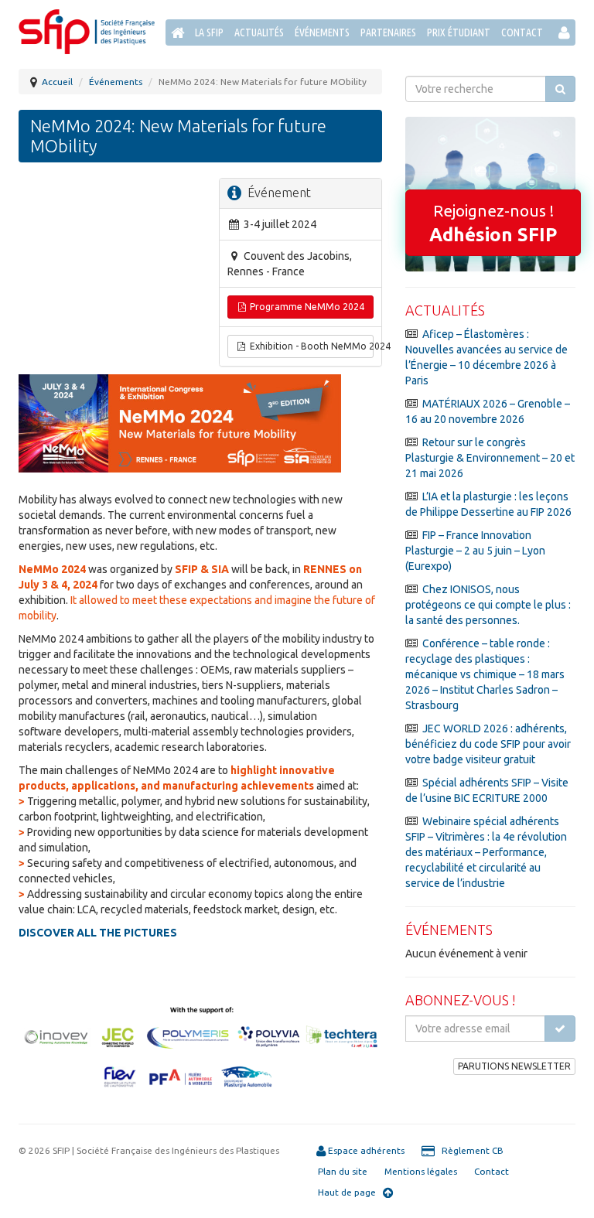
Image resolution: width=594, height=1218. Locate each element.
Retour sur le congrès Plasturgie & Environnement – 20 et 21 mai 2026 (490, 457)
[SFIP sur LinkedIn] (563, 59)
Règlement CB (469, 1150)
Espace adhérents (365, 1150)
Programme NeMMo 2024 (306, 307)
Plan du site (342, 1171)
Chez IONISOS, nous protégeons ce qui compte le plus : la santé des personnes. (488, 604)
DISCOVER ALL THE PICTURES (98, 932)
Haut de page (350, 1192)
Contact (522, 32)
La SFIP (209, 32)
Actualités (259, 32)
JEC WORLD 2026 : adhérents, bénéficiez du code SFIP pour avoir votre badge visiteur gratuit (488, 744)
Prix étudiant (458, 32)
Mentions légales (420, 1171)
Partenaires (388, 32)
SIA (220, 569)
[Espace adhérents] (564, 32)
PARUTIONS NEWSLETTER (514, 1066)
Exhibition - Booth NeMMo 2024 (311, 346)
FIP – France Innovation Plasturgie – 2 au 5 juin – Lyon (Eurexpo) (475, 550)
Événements (322, 32)
